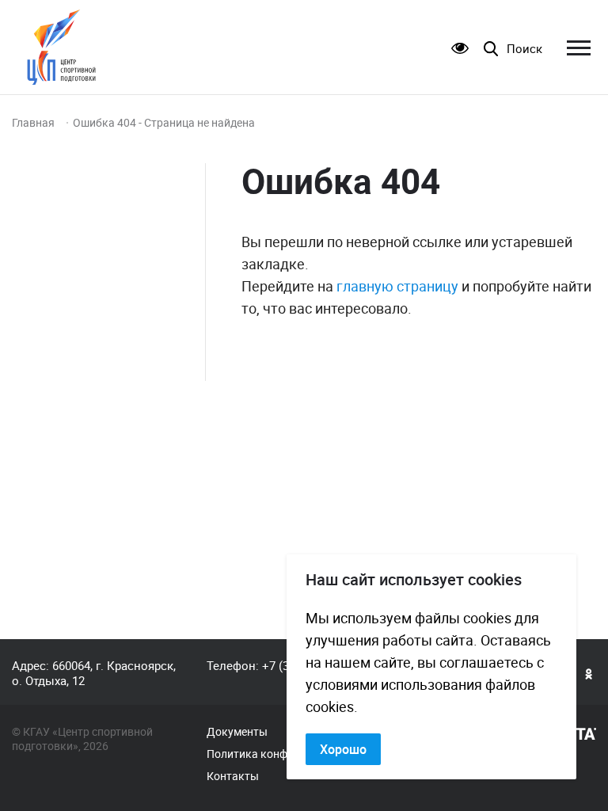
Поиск (524, 48)
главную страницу (397, 285)
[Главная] (61, 47)
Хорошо (343, 749)
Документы (237, 732)
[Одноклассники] (589, 673)
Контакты (233, 776)
